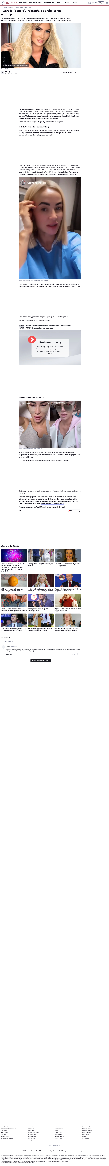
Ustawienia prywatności (79, 1151)
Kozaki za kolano (32, 1126)
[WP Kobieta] (12, 2)
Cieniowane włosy (59, 1128)
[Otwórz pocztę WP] (89, 2)
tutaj (33, 1162)
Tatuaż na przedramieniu (60, 1140)
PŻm (6, 72)
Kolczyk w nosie (58, 1138)
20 (74, 654)
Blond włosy (3, 1134)
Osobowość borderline (87, 1130)
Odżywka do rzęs (59, 1126)
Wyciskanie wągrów (59, 1136)
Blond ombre (4, 1130)
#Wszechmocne (49, 3)
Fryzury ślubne (31, 1128)
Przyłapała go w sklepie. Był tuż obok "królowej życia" (44, 122)
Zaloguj (101, 3)
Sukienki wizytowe (32, 1138)
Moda (66, 3)
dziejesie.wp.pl (59, 507)
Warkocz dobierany (86, 1132)
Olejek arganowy (4, 1132)
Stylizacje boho (31, 1140)
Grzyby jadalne (85, 1138)
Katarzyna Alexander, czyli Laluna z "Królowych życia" (59, 284)
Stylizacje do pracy (32, 1136)
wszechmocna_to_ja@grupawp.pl (52, 503)
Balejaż (56, 1130)
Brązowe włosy (58, 1134)
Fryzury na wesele (86, 1126)
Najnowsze (22, 3)
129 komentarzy (67, 72)
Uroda (74, 3)
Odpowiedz (9, 654)
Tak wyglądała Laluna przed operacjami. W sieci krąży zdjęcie (48, 317)
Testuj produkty (34, 3)
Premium (59, 3)
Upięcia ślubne (85, 1134)
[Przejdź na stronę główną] (3, 4)
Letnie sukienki (31, 1130)
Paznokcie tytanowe (86, 1128)
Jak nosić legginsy (32, 1134)
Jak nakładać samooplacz (7, 1138)
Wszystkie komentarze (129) (40, 660)
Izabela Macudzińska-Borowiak (29, 109)
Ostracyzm (84, 1136)
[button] (94, 3)
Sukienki (84, 1140)
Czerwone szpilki (59, 1132)
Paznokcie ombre (5, 1136)
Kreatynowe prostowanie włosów (8, 1128)
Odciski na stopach (5, 1140)
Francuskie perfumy (5, 1126)
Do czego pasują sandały (33, 1132)
